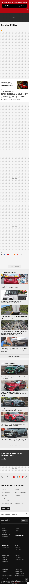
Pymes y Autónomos (19, 559)
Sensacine (17, 537)
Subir (23, 520)
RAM (26, 29)
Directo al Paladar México (7, 575)
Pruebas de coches (9, 363)
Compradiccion (5, 561)
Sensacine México (19, 571)
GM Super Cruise (19, 503)
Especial (11, 464)
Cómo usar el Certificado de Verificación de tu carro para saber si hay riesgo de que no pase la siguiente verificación (14, 350)
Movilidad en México (10, 272)
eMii (16, 501)
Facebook (4, 254)
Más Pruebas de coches (14, 445)
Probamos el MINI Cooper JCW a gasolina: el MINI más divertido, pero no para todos (13, 424)
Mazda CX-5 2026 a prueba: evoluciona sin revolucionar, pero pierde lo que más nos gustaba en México (14, 394)
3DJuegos (17, 528)
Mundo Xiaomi (5, 536)
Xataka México (5, 569)
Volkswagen (20, 29)
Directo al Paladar (5, 547)
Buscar (27, 514)
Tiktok (21, 254)
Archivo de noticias (15, 266)
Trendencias (4, 557)
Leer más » (25, 97)
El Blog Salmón (18, 557)
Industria (17, 489)
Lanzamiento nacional (20, 498)
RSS (15, 254)
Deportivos (13, 29)
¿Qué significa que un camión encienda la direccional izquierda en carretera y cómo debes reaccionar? (14, 317)
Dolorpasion (23, 464)
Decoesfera (4, 559)
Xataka (3, 528)
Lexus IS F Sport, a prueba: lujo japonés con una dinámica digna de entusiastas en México (13, 409)
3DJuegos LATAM (18, 569)
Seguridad (4, 495)
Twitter (1, 254)
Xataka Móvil (4, 530)
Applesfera (4, 532)
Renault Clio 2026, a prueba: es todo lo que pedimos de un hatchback (14, 377)
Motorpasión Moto (19, 549)
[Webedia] (5, 521)
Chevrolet (4, 88)
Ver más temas (6, 508)
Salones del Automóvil (20, 492)
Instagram (11, 254)
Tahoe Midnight (5, 501)
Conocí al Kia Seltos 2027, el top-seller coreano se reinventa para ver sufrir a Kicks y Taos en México (13, 440)
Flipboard (18, 254)
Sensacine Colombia (19, 573)
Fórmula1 (17, 464)
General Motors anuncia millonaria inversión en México (7, 83)
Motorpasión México (19, 575)
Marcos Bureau (8, 99)
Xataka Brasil (4, 571)
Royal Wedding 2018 (7, 503)
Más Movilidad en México (14, 356)
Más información (16, 582)
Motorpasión (17, 547)
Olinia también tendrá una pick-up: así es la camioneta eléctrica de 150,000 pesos (11, 302)
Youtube (8, 254)
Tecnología (17, 495)
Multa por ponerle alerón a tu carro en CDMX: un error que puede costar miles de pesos (14, 286)
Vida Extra (17, 530)
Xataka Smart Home (6, 534)
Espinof (16, 540)
